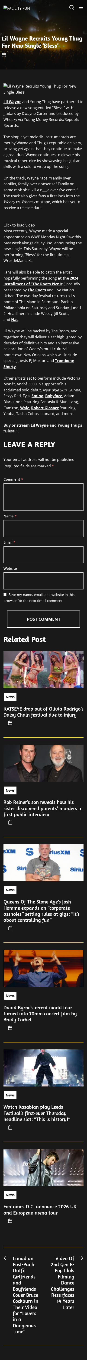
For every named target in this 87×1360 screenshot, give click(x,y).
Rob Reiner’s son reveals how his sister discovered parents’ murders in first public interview (43, 808)
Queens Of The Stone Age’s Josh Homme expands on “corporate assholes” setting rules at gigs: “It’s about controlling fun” (41, 910)
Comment (13, 479)
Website (10, 568)
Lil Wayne (12, 101)
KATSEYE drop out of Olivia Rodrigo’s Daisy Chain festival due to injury (43, 711)
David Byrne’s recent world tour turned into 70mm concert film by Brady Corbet (40, 1013)
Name (9, 516)
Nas (14, 319)
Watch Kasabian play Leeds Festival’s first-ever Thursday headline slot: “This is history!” (36, 1113)
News (10, 697)
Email (9, 542)
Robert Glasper (45, 407)
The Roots (37, 290)
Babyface (53, 395)
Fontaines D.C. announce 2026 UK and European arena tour (40, 1209)
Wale (24, 407)
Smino (37, 395)
